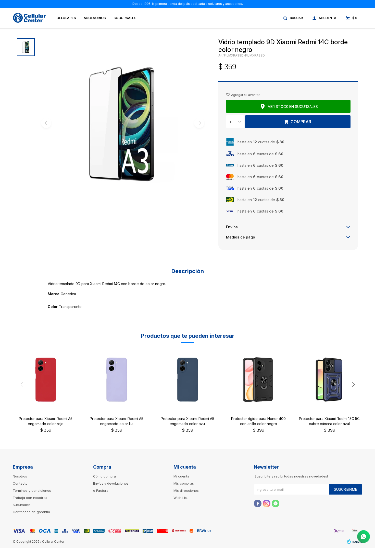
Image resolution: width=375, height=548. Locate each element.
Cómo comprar (105, 476)
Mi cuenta (181, 476)
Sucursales (125, 18)
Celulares (66, 18)
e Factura (100, 490)
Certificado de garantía (31, 512)
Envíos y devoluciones (111, 483)
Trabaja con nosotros (30, 498)
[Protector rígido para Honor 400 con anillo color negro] (258, 379)
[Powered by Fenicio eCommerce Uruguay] (354, 541)
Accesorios (95, 18)
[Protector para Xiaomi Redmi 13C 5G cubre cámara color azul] (329, 379)
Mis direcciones (186, 490)
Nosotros (20, 476)
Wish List (180, 498)
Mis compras (183, 483)
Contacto (20, 483)
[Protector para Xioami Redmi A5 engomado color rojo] (46, 379)
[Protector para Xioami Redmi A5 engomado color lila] (116, 379)
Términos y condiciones (32, 490)
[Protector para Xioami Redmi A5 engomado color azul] (187, 379)
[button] (293, 17)
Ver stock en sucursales (293, 106)
